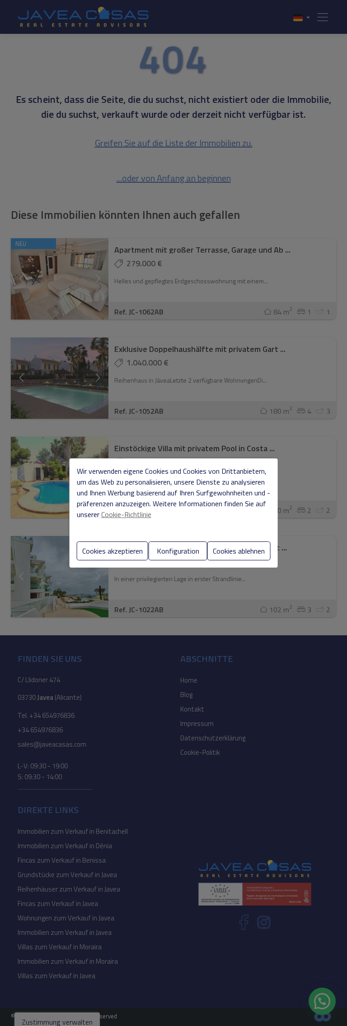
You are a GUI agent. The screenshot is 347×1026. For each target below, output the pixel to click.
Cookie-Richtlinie (126, 514)
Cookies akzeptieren (112, 550)
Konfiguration (178, 550)
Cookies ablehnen (239, 550)
